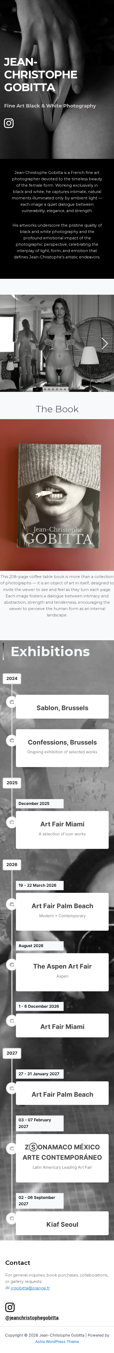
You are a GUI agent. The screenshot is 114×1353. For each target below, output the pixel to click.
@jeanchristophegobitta (32, 1317)
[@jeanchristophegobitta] (10, 1307)
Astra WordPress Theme (57, 1341)
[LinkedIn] (6, 120)
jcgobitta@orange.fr (30, 1288)
